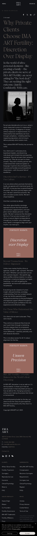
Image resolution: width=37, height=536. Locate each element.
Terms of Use (24, 511)
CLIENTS (4, 462)
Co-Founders (6, 508)
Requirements (24, 477)
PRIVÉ (22, 496)
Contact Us (5, 451)
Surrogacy (5, 473)
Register (22, 487)
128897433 (11, 447)
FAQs (21, 490)
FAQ (3, 490)
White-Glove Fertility (8, 466)
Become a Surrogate (26, 473)
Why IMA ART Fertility (26, 466)
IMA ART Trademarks (8, 514)
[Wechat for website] (12, 456)
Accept (27, 533)
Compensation (24, 470)
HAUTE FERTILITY (7, 496)
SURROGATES (24, 462)
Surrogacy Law (24, 480)
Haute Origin (6, 501)
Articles (22, 501)
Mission (4, 504)
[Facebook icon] (9, 456)
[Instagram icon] (6, 456)
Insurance (5, 480)
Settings (9, 533)
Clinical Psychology (8, 483)
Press (3, 521)
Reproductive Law (7, 477)
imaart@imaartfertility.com (11, 444)
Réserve (4, 487)
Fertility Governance (8, 511)
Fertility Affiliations (7, 518)
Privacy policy (16, 529)
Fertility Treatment (8, 470)
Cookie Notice (24, 508)
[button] (5, 4)
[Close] (34, 525)
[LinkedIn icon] (3, 456)
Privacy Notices (24, 504)
